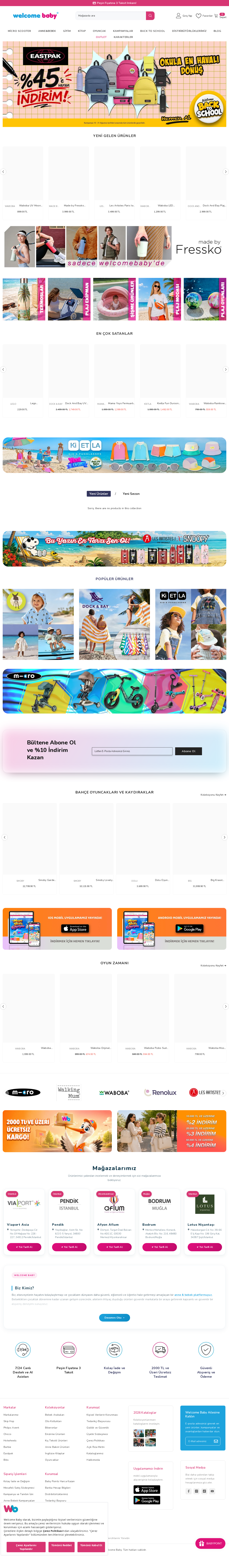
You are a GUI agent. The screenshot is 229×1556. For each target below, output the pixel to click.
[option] (114, 84)
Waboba (10, 206)
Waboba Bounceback (46, 1048)
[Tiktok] (204, 1491)
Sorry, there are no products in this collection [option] (114, 508)
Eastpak (8, 1453)
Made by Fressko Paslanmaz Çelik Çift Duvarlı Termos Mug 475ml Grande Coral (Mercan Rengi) (74, 206)
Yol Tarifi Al (25, 1247)
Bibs (6, 1460)
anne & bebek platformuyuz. (193, 1295)
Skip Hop (9, 1421)
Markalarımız (11, 1415)
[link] (57, 1131)
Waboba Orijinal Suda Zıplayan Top (100, 1048)
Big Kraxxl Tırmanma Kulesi (216, 880)
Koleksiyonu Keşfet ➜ (213, 795)
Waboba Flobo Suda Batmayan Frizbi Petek (156, 1048)
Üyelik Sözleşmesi (97, 1434)
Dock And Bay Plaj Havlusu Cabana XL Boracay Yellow (213, 206)
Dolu (134, 880)
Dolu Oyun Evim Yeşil (161, 880)
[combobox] (110, 15)
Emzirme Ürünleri (55, 1434)
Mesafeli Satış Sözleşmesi (19, 1487)
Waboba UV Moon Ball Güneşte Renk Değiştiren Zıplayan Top (29, 206)
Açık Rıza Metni (95, 1447)
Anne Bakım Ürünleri (57, 1447)
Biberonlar (51, 1427)
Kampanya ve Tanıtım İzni (18, 1494)
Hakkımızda (93, 1460)
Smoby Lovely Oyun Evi (104, 880)
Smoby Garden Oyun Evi (47, 880)
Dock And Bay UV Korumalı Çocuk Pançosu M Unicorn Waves (75, 403)
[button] (7, 84)
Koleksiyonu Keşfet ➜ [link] (213, 965)
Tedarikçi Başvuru (55, 1500)
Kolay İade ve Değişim (17, 1481)
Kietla (147, 404)
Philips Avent (11, 1427)
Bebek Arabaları (54, 1415)
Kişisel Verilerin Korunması (102, 1415)
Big (190, 880)
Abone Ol (188, 751)
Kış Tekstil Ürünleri (56, 1440)
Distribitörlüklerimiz (56, 1494)
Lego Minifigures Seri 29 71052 (33, 403)
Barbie (7, 1447)
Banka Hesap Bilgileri (57, 1487)
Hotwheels (10, 1440)
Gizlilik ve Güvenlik (98, 1427)
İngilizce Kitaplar (55, 1453)
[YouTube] (212, 1491)
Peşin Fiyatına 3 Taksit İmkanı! (116, 3)
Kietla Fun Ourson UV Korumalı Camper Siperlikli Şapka (168, 403)
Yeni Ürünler (98, 494)
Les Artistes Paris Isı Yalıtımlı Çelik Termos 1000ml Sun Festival (121, 206)
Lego (13, 404)
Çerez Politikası (95, 1440)
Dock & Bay (55, 404)
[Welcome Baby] (114, 246)
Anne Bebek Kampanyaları (19, 1500)
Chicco (7, 1434)
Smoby (20, 880)
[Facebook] (189, 1491)
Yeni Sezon (131, 494)
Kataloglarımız (95, 1453)
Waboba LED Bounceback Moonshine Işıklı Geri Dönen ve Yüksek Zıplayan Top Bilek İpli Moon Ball (165, 206)
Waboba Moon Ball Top (217, 1048)
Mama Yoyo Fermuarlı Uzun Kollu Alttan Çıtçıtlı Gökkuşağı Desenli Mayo (120, 403)
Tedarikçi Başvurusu (98, 1421)
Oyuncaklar (52, 1460)
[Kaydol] (216, 1441)
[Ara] (115, 15)
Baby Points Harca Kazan (60, 1481)
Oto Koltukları (53, 1421)
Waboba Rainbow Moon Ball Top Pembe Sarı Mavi (214, 403)
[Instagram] (196, 1491)
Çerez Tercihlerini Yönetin (114, 1538)
